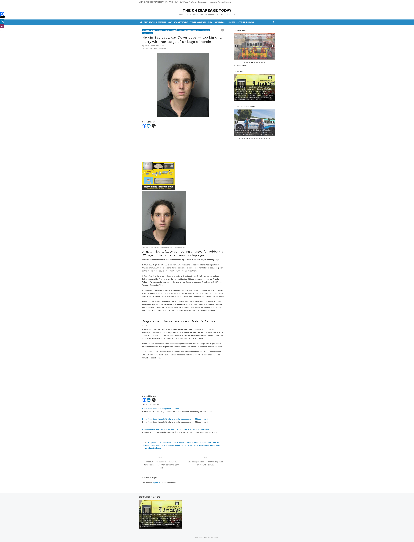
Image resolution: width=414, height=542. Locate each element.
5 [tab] (254, 62)
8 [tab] (262, 62)
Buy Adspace (202, 2)
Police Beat (148, 33)
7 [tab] (259, 62)
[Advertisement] (183, 147)
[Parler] (2, 26)
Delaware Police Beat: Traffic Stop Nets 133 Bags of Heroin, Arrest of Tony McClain (175, 429)
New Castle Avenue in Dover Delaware (204, 445)
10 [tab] (262, 138)
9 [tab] (264, 62)
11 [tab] (264, 138)
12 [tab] (266, 138)
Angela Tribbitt (155, 442)
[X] (154, 126)
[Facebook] (144, 126)
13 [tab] (269, 138)
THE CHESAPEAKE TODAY (207, 10)
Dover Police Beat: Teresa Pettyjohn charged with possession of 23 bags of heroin (175, 419)
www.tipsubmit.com (153, 448)
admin (146, 46)
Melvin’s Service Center (177, 445)
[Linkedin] (149, 126)
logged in (156, 483)
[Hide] (1, 30)
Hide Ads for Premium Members (220, 2)
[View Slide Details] (254, 46)
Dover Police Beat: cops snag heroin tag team (160, 409)
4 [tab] (252, 62)
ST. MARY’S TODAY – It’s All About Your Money (181, 2)
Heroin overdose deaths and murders (193, 30)
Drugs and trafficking (166, 30)
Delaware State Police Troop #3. (206, 442)
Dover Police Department (155, 445)
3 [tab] (249, 62)
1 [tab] (244, 62)
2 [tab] (247, 62)
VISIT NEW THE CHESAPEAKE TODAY (151, 2)
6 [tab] (257, 62)
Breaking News (149, 30)
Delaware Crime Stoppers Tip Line (177, 442)
